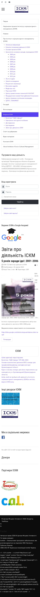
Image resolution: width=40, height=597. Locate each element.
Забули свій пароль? (11, 213)
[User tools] (36, 265)
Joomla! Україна (30, 548)
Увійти (20, 202)
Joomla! (2, 541)
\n (1, 524)
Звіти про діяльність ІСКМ (18, 265)
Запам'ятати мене (10, 197)
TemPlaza (5, 521)
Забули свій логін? (10, 208)
